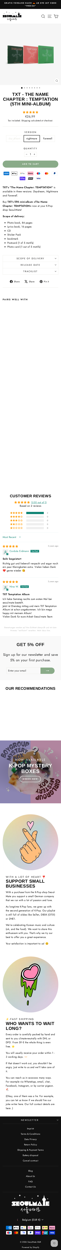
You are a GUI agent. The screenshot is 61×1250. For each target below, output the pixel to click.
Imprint (30, 1128)
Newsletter (30, 1120)
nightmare (31, 138)
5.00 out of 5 (39, 502)
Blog (30, 1170)
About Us (30, 1176)
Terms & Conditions (30, 1133)
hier (48, 630)
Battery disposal (30, 1155)
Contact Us (30, 1186)
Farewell (47, 138)
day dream (14, 138)
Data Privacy (30, 1139)
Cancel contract (30, 1160)
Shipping (25, 120)
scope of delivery (31, 258)
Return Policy (30, 1144)
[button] (30, 112)
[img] (10, 546)
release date (30, 264)
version (30, 132)
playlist (51, 910)
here (8, 1108)
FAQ (30, 1181)
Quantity (30, 148)
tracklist (30, 271)
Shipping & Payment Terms (30, 1149)
